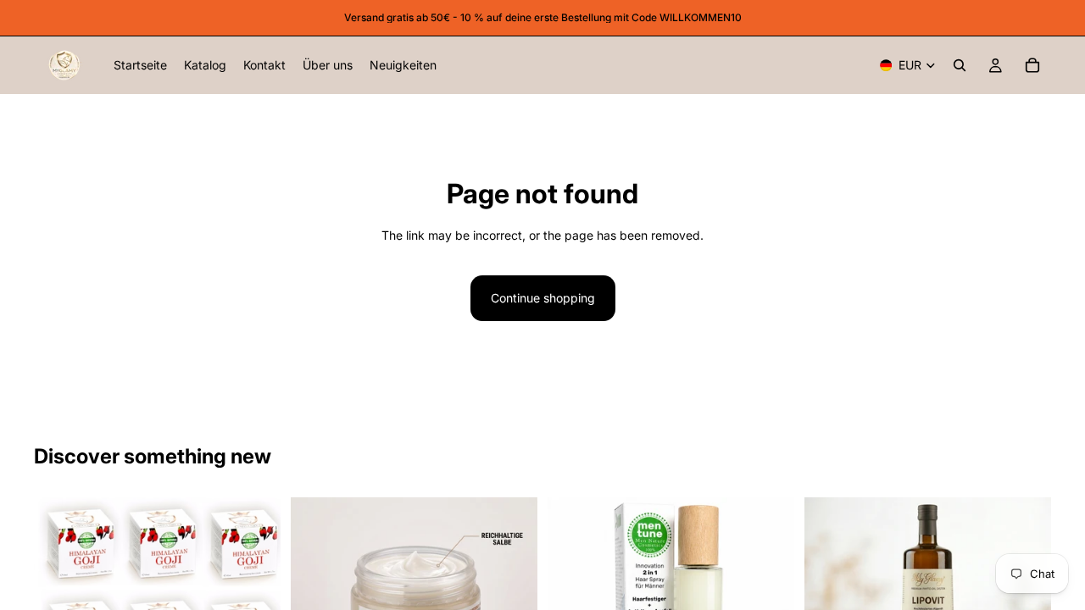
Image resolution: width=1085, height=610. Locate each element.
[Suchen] (959, 65)
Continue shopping (543, 298)
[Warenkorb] (1032, 65)
